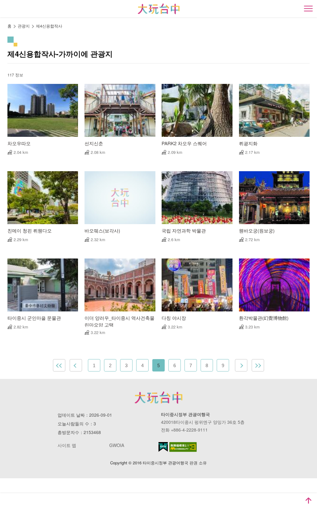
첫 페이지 (59, 365)
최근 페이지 (258, 365)
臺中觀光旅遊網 (159, 8)
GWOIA (116, 445)
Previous (76, 365)
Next (241, 365)
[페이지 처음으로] (308, 500)
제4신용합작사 (49, 26)
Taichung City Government (158, 397)
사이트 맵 (67, 445)
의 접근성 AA (183, 447)
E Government (163, 447)
